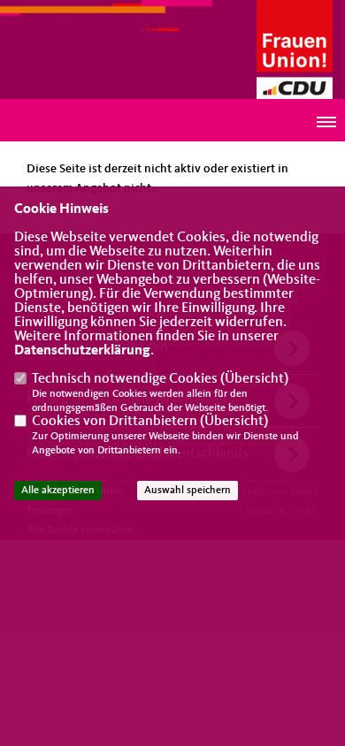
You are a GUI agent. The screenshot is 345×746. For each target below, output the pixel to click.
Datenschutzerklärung (82, 351)
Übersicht (254, 379)
